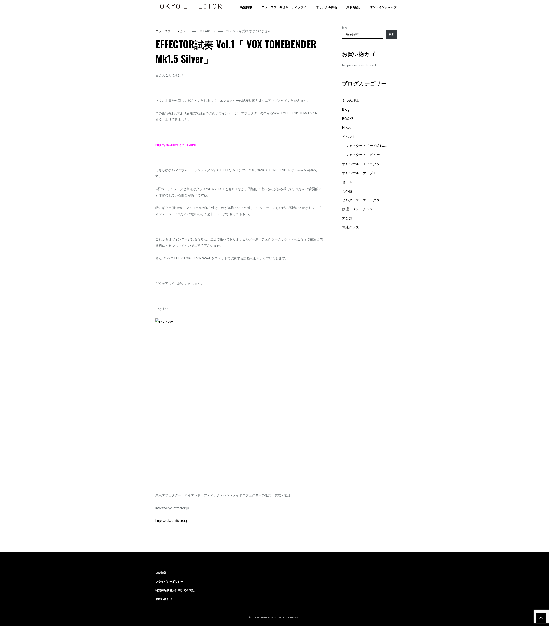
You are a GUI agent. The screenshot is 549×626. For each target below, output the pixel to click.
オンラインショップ (383, 7)
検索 (344, 27)
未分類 (347, 218)
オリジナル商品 (326, 7)
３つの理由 (350, 100)
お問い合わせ (163, 599)
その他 (347, 191)
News (346, 127)
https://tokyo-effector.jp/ (172, 521)
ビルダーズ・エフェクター (362, 200)
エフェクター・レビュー (172, 31)
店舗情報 (246, 7)
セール (347, 182)
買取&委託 (353, 7)
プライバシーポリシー (169, 581)
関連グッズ (350, 227)
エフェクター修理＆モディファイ (283, 7)
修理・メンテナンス (357, 209)
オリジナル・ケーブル (359, 173)
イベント (349, 136)
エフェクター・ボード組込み (364, 145)
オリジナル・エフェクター (362, 164)
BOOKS (348, 118)
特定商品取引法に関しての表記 (175, 590)
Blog (346, 109)
